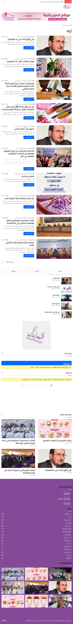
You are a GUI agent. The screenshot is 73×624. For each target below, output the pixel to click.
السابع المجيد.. (55, 303)
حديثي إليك (67, 540)
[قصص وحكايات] (54, 183)
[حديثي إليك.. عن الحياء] (66, 289)
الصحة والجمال (66, 529)
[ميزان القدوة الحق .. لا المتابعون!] (54, 68)
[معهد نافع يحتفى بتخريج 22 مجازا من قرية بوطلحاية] (18, 458)
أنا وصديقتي (56, 278)
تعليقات (13, 271)
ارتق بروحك (67, 520)
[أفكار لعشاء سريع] (36, 601)
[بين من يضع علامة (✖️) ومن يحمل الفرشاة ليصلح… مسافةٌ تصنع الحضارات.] (54, 113)
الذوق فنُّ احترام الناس (24, 129)
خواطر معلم (56, 295)
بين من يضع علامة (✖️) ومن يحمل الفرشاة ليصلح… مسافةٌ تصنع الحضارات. (17, 108)
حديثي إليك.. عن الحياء (53, 286)
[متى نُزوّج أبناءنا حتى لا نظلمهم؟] (54, 45)
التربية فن (67, 526)
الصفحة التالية (9, 262)
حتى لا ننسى (66, 537)
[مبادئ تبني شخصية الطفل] (66, 314)
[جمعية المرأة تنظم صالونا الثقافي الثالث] (54, 249)
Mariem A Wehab (28, 36)
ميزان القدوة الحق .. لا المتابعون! (20, 61)
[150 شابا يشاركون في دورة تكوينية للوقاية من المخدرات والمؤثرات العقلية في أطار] (54, 157)
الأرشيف (68, 523)
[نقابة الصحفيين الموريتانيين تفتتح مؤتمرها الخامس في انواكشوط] (54, 227)
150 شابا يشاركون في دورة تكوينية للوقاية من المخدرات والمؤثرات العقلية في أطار (19, 153)
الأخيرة (37, 271)
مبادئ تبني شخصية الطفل (52, 312)
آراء (69, 517)
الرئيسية (68, 25)
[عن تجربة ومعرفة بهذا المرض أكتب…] (54, 205)
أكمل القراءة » (29, 47)
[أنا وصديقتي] (66, 280)
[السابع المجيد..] (66, 306)
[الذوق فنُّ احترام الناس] (54, 135)
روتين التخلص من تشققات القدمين (57, 440)
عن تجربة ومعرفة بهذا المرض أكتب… (19, 198)
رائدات (68, 543)
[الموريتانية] (63, 7)
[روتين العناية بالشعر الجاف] (12, 601)
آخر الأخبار (67, 514)
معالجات (68, 558)
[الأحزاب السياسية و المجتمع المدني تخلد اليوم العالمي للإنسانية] (18, 428)
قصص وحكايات (27, 176)
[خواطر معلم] (66, 297)
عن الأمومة (67, 549)
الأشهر (60, 271)
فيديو (69, 555)
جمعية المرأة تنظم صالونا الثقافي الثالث (19, 244)
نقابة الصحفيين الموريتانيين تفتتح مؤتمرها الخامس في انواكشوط (20, 222)
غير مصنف (67, 552)
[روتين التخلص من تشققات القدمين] (55, 428)
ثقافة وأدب (67, 534)
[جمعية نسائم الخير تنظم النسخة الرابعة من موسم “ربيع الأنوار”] (60, 573)
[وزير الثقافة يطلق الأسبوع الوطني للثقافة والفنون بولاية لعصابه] (12, 587)
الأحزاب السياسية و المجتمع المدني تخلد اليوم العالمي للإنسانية (46, 1)
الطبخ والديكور (66, 531)
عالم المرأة (67, 546)
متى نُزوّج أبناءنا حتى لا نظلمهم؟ (21, 39)
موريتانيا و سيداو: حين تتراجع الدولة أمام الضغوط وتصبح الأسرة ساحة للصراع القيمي (19, 86)
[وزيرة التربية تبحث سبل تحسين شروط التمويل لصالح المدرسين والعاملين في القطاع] (60, 601)
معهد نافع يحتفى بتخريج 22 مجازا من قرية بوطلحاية (19, 471)
